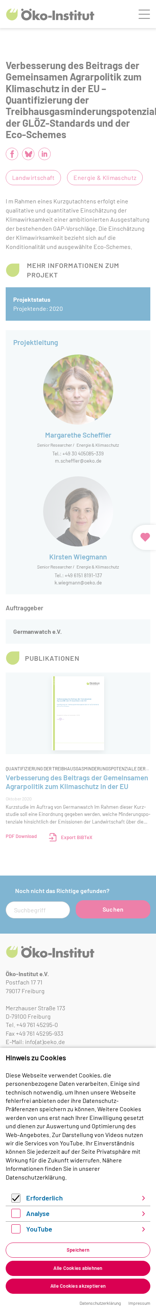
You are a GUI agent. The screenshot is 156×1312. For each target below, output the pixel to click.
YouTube (39, 1229)
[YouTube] (15, 1231)
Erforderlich (44, 1198)
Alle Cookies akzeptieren (78, 1286)
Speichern (78, 1250)
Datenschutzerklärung (35, 1177)
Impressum (139, 1303)
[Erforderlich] (15, 1200)
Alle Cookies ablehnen (77, 1268)
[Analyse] (15, 1215)
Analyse (38, 1213)
